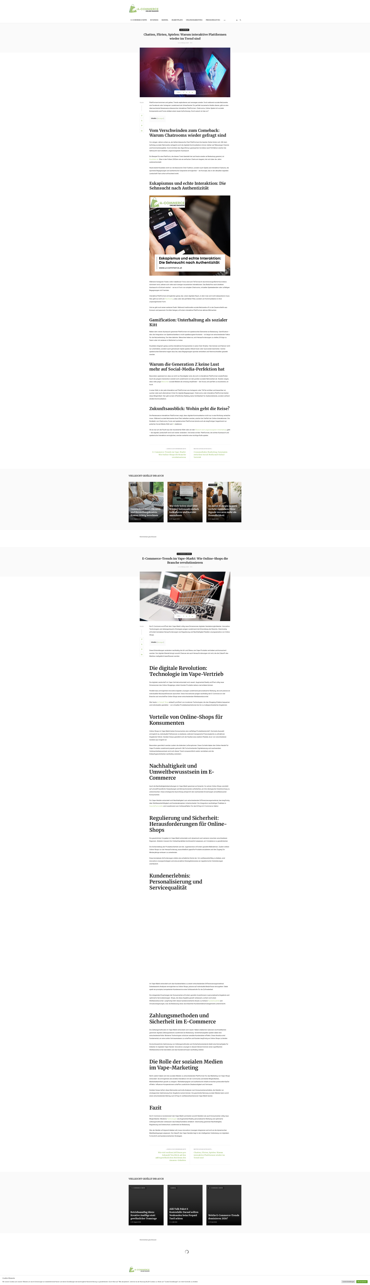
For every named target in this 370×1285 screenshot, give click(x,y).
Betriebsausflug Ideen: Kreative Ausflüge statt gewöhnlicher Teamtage (144, 1215)
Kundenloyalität (213, 1001)
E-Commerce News (139, 20)
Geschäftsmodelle (156, 806)
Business (154, 20)
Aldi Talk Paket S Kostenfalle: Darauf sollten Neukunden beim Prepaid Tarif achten (183, 1214)
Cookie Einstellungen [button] (348, 1281)
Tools (172, 485)
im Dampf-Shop (162, 702)
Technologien (172, 1119)
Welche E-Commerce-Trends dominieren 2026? (223, 1217)
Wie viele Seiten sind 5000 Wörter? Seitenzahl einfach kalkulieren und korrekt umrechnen (184, 511)
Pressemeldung (213, 20)
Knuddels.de (153, 159)
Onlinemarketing (194, 20)
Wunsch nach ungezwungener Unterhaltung (211, 430)
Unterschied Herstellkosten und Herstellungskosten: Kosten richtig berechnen (146, 512)
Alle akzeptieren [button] (361, 1281)
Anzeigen (160, 118)
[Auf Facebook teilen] (142, 116)
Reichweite (169, 299)
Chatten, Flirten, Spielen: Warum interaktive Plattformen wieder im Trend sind (209, 1155)
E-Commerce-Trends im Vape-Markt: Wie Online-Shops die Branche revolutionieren (169, 454)
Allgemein (184, 30)
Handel (165, 20)
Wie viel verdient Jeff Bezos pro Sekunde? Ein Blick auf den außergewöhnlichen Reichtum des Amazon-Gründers (170, 1156)
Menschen (165, 382)
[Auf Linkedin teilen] (142, 131)
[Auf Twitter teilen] (142, 121)
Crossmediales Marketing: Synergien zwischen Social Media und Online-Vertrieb (210, 454)
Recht (134, 485)
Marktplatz (177, 20)
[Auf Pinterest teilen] (142, 126)
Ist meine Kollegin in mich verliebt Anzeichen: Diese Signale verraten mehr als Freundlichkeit (222, 511)
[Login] (237, 20)
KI (173, 424)
